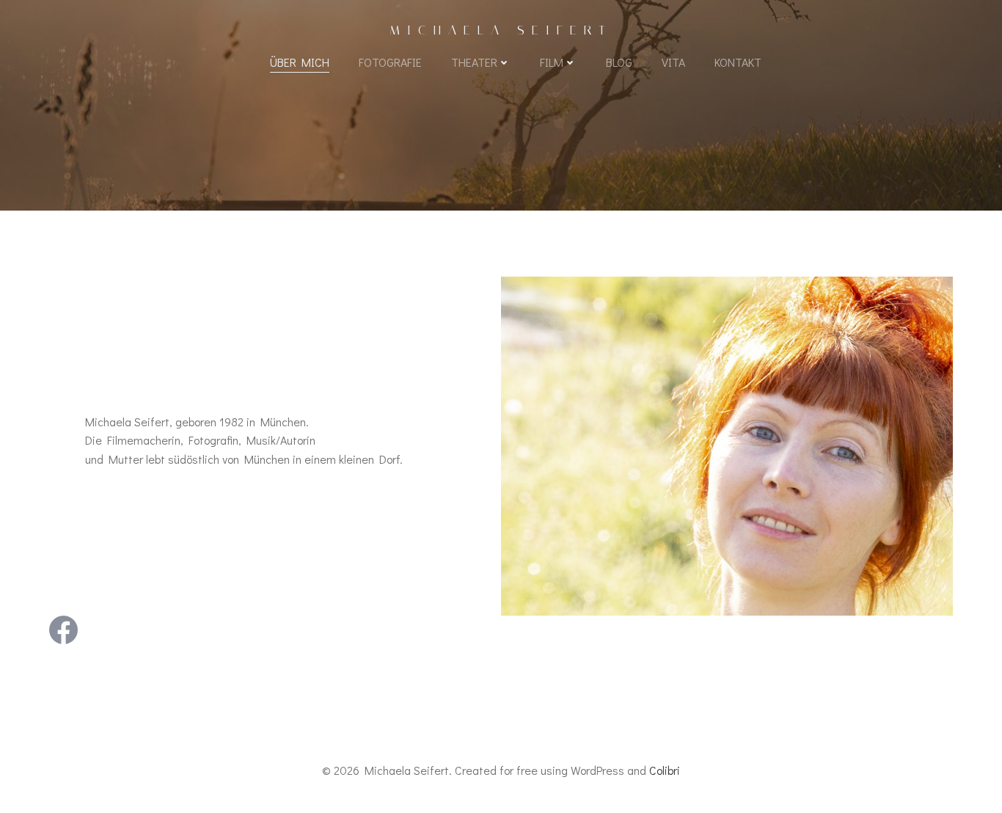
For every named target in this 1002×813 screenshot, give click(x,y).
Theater (474, 62)
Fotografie (390, 62)
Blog (619, 62)
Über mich (299, 62)
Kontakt (737, 62)
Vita (673, 62)
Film (551, 62)
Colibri (664, 770)
